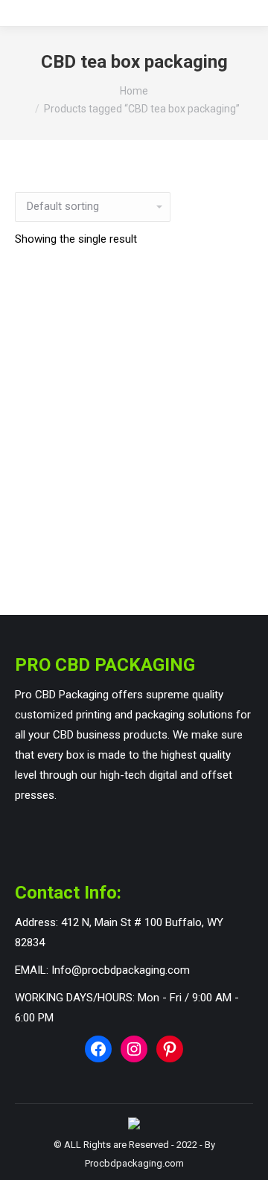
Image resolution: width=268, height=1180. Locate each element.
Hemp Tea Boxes (134, 549)
